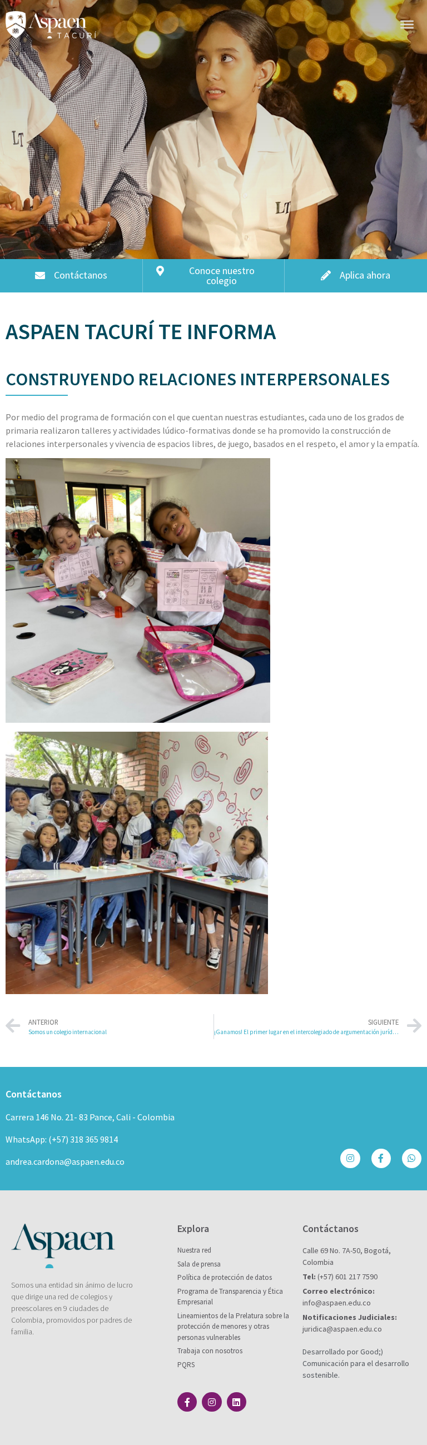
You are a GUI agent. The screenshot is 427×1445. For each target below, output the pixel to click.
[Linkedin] (236, 1402)
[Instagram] (350, 1158)
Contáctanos (34, 1094)
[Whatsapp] (411, 1158)
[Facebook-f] (381, 1158)
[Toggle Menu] (407, 24)
